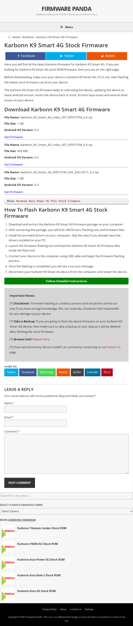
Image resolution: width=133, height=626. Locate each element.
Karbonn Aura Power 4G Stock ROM (41, 559)
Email (9, 417)
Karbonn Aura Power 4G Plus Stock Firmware (48, 201)
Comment (12, 431)
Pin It (107, 372)
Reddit (63, 372)
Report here (41, 339)
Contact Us (113, 347)
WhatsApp (46, 372)
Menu (69, 27)
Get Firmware (13, 137)
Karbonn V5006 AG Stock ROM (37, 543)
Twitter (11, 372)
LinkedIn (92, 372)
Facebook (28, 372)
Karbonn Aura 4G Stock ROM (36, 591)
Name (9, 403)
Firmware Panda (66, 9)
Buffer (77, 372)
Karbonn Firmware (22, 520)
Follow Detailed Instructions (66, 281)
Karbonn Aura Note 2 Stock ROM (38, 575)
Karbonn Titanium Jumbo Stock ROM (41, 528)
